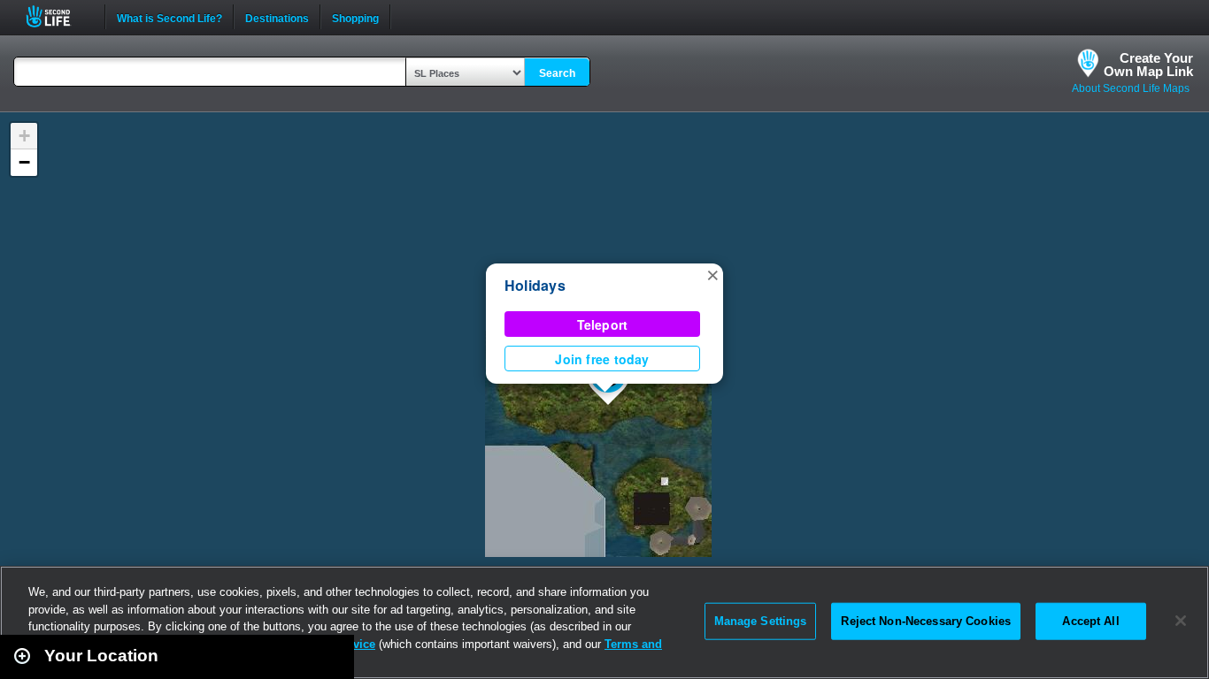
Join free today (602, 359)
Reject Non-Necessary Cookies (926, 621)
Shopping (355, 16)
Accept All (1090, 621)
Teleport (602, 324)
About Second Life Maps (1131, 88)
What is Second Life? (169, 16)
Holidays (535, 285)
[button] (712, 274)
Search (557, 73)
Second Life (58, 16)
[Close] (1180, 620)
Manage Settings (760, 621)
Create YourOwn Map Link (1148, 64)
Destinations (277, 16)
